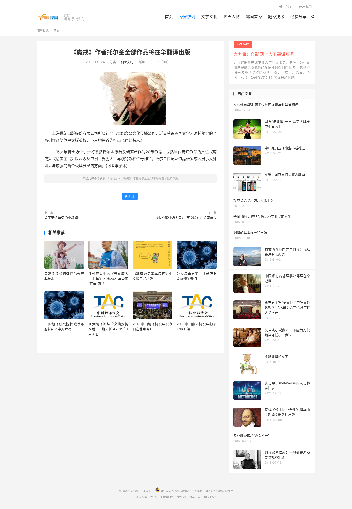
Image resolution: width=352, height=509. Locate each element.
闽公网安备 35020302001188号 (181, 491)
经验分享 (298, 16)
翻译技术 (276, 16)
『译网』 (47, 17)
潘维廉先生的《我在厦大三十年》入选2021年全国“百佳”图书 (108, 279)
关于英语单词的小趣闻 (61, 218)
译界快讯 (187, 16)
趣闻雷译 (254, 16)
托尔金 (130, 196)
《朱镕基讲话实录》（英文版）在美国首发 (186, 218)
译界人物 (231, 16)
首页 (169, 16)
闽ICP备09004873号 (219, 491)
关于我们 (286, 6)
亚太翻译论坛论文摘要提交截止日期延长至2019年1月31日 (108, 329)
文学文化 (209, 16)
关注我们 (305, 6)
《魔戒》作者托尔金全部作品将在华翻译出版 (130, 52)
